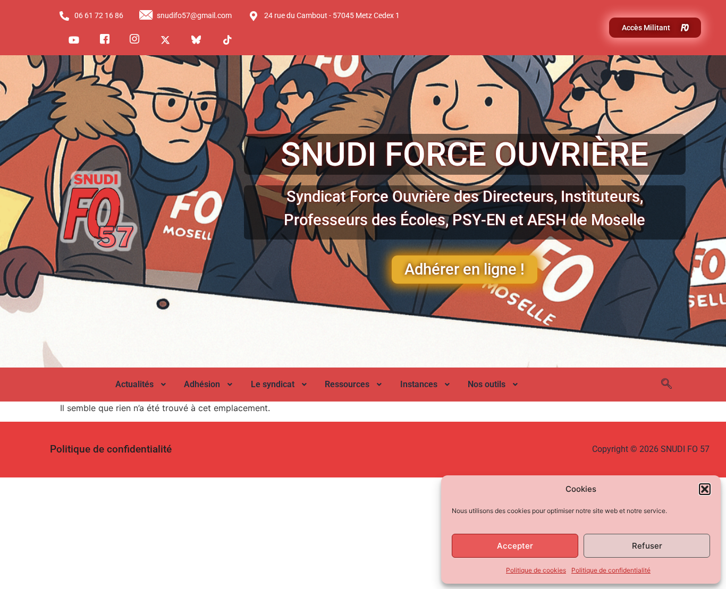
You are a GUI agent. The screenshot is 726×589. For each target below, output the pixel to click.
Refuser (647, 546)
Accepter (515, 546)
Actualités (134, 384)
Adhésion (202, 384)
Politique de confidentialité (611, 570)
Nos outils (486, 384)
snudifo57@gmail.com (194, 15)
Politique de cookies (536, 570)
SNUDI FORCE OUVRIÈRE (464, 154)
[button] (704, 489)
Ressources (347, 384)
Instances (418, 384)
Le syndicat (272, 384)
